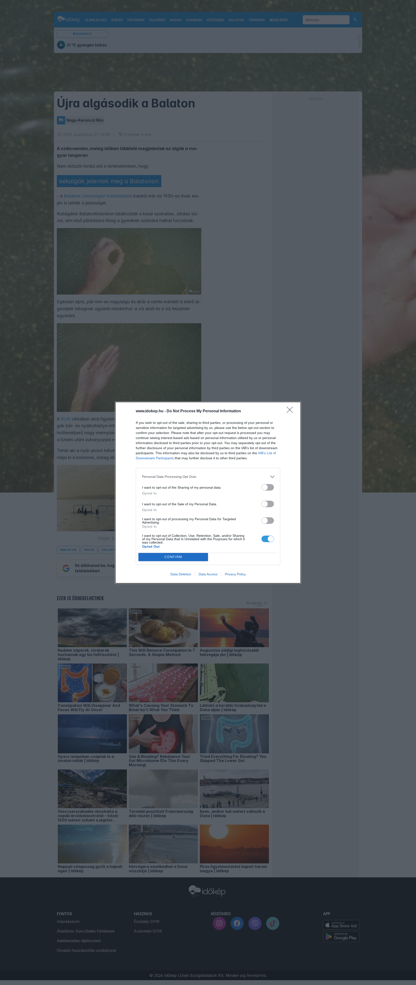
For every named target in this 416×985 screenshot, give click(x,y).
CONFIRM (173, 557)
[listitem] (208, 476)
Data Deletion (180, 574)
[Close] (291, 411)
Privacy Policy (235, 574)
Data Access (208, 574)
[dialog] (208, 492)
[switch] (267, 487)
